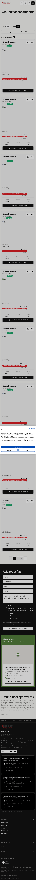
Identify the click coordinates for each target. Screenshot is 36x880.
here (2, 441)
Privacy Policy (31, 428)
